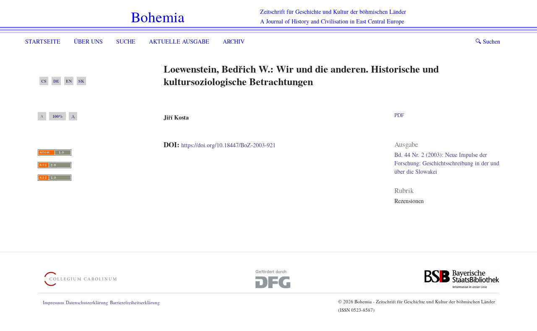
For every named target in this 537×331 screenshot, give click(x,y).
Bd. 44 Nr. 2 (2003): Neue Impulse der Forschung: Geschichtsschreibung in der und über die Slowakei (446, 163)
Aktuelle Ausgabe (179, 41)
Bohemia (158, 16)
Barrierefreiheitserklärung (135, 302)
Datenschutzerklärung (87, 302)
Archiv (234, 41)
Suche (126, 41)
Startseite (42, 41)
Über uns (88, 41)
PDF (399, 115)
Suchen (487, 41)
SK (81, 81)
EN (69, 81)
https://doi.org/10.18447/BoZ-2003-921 (228, 145)
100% (57, 116)
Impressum (53, 302)
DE (56, 81)
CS (44, 81)
